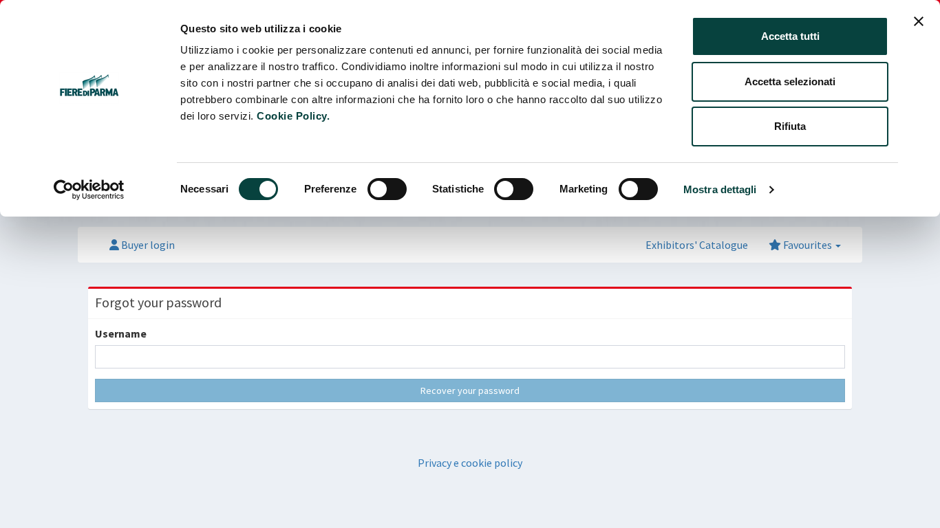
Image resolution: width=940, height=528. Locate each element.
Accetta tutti (790, 36)
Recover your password (470, 390)
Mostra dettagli (720, 189)
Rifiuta (790, 126)
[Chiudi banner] (918, 21)
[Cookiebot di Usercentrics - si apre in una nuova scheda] (89, 189)
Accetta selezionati (790, 81)
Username (121, 333)
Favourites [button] (807, 245)
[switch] (387, 189)
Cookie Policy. (293, 116)
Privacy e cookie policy (470, 463)
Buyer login (147, 245)
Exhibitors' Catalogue (696, 245)
